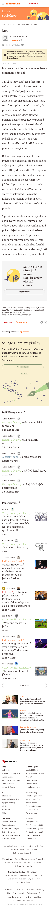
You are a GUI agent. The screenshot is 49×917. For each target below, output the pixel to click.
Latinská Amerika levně (11, 835)
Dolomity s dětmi (8, 839)
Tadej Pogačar (31, 780)
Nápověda (11, 893)
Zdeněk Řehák (7, 616)
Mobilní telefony (33, 872)
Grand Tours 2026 (32, 787)
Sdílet (17, 45)
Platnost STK (31, 839)
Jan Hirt (29, 777)
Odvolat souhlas (33, 897)
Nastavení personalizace (24, 900)
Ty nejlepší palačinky (34, 796)
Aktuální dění (10, 457)
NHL (4, 813)
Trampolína (40, 859)
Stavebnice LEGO (11, 875)
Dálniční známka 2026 (34, 825)
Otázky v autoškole (33, 835)
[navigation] (3, 4)
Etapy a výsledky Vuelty (35, 773)
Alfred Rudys (7, 540)
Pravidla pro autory (15, 897)
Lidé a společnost (12, 561)
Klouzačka (18, 863)
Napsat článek (24, 292)
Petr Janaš (11, 588)
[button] (41, 516)
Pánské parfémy (23, 882)
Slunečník (9, 863)
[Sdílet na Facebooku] (41, 322)
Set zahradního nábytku (33, 863)
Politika (6, 592)
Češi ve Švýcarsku (9, 832)
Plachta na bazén (28, 859)
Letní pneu (38, 875)
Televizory (22, 879)
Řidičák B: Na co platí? (34, 832)
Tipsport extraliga (9, 803)
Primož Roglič (31, 784)
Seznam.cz (33, 4)
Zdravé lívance (31, 803)
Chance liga (6, 796)
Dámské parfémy (26, 875)
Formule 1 (6, 810)
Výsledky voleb (7, 777)
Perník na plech (32, 813)
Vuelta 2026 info (32, 770)
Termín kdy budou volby (11, 780)
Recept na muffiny (33, 799)
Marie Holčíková (18, 37)
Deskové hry (12, 879)
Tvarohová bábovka (33, 806)
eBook (7, 45)
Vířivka (29, 866)
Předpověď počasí (36, 846)
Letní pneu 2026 (32, 822)
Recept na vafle (32, 810)
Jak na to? (24, 374)
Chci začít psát (23, 367)
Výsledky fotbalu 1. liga (10, 799)
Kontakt (21, 893)
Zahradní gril (20, 866)
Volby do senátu (8, 784)
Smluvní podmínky (35, 889)
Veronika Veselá (8, 557)
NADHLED (5, 509)
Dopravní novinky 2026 (34, 829)
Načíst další (24, 685)
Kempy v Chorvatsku (10, 822)
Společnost (24, 332)
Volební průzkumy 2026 (11, 773)
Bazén (17, 859)
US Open (5, 806)
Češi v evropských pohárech (23, 853)
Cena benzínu (31, 850)
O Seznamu (20, 889)
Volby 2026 (6, 770)
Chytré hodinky (34, 879)
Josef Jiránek (7, 664)
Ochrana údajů (33, 893)
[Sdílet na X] (45, 322)
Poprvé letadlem (8, 825)
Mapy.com (23, 846)
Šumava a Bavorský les (10, 829)
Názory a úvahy (11, 423)
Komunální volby (8, 787)
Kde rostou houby (17, 850)
